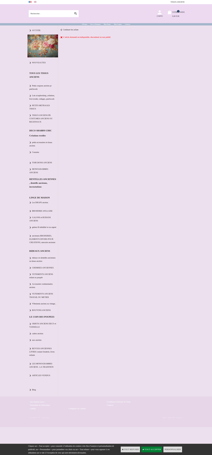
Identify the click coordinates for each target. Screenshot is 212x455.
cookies (33, 409)
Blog (34, 390)
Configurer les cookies (77, 409)
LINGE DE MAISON (39, 197)
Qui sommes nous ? (37, 402)
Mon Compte (118, 24)
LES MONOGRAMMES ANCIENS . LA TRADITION (41, 365)
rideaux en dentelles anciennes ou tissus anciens (42, 259)
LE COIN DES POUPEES (41, 317)
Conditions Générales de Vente (119, 402)
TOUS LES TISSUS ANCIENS (38, 75)
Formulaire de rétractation (40, 405)
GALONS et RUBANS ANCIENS (40, 219)
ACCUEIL (36, 30)
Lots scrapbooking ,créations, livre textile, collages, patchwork (42, 97)
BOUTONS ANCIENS (41, 310)
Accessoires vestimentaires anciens (41, 285)
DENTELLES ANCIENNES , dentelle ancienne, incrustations (42, 183)
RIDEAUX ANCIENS (39, 251)
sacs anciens (36, 340)
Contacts (127, 24)
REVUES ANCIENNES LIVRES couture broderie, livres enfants (42, 351)
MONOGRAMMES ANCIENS (38, 170)
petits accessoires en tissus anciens (40, 144)
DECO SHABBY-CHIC (40, 130)
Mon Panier (107, 24)
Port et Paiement (95, 24)
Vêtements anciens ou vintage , (44, 304)
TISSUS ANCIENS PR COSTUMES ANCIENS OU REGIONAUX (41, 118)
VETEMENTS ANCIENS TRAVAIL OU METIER (41, 295)
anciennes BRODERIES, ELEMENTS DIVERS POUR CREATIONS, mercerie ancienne (42, 239)
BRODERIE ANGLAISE (42, 211)
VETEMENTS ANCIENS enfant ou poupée (41, 276)
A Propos (84, 24)
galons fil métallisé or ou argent (44, 227)
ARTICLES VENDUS (41, 375)
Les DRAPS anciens (40, 202)
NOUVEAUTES (39, 63)
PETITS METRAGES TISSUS (39, 107)
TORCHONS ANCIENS (42, 163)
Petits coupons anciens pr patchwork (40, 87)
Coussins (35, 152)
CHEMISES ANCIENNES (43, 268)
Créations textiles (37, 135)
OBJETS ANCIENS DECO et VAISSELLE (42, 325)
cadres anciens (37, 333)
